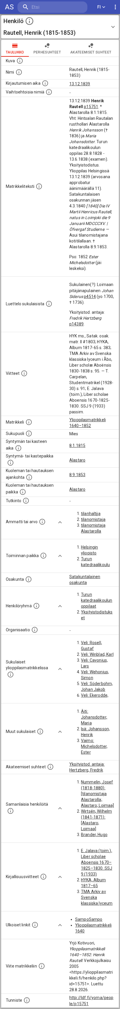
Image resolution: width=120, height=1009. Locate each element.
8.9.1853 (77, 474)
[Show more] (60, 522)
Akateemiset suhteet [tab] (91, 52)
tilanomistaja (93, 519)
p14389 (76, 324)
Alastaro (77, 460)
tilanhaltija (90, 513)
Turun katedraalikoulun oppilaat (96, 600)
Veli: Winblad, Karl (97, 654)
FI (99, 7)
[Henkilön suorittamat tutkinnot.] (26, 500)
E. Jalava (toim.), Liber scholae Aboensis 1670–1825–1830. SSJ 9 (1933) (96, 862)
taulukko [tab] (15, 52)
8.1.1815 (77, 445)
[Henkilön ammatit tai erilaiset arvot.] (42, 521)
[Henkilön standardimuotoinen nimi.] (19, 72)
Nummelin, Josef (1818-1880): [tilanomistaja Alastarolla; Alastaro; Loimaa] (97, 794)
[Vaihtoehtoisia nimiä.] (49, 92)
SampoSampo (89, 919)
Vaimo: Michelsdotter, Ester (94, 746)
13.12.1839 (79, 84)
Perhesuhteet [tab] (47, 52)
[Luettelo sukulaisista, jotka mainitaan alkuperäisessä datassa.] (49, 303)
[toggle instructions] (29, 21)
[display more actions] (115, 7)
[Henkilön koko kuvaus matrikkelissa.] (39, 186)
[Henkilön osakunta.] (28, 579)
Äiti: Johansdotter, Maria (94, 717)
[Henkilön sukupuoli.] (28, 433)
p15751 (91, 106)
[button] (60, 27)
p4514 (90, 296)
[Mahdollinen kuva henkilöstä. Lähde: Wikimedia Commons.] (19, 60)
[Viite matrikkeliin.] (41, 966)
